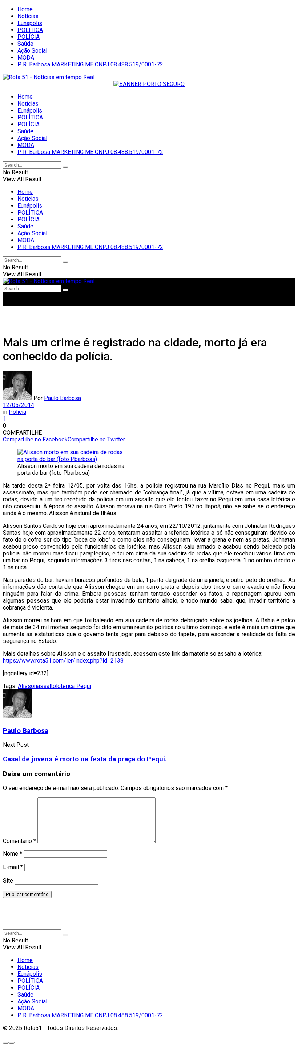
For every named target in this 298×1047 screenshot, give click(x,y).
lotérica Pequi (73, 686)
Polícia (17, 411)
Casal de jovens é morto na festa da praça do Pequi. (85, 759)
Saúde (25, 43)
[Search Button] (65, 167)
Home (25, 9)
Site (8, 880)
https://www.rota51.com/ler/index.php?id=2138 (63, 660)
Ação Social (32, 50)
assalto (46, 686)
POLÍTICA (30, 30)
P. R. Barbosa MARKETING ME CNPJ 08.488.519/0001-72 (90, 64)
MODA (25, 57)
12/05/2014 (18, 405)
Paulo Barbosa (62, 398)
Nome (12, 853)
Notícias (28, 16)
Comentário (19, 841)
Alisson (27, 686)
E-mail (13, 867)
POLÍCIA (28, 36)
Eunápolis (29, 23)
